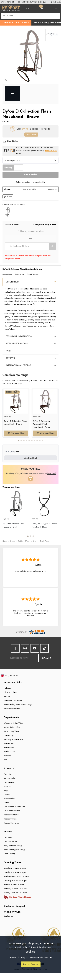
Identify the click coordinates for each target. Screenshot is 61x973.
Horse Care (8, 744)
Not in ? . (25, 252)
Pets (5, 760)
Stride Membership (12, 709)
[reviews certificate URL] (30, 632)
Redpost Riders (10, 778)
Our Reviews (9, 782)
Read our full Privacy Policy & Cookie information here (30, 957)
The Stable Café (10, 842)
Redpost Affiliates (11, 815)
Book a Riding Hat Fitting (14, 850)
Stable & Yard (9, 752)
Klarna (6, 803)
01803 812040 (12, 912)
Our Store (8, 838)
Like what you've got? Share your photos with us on (30, 473)
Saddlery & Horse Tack (13, 740)
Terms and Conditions (13, 701)
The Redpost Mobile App (14, 807)
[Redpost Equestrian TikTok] (44, 648)
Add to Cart (30, 458)
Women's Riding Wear (13, 723)
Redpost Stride (51, 151)
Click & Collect (10, 692)
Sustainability (9, 799)
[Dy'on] (51, 35)
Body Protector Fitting (13, 846)
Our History (8, 774)
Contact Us (8, 916)
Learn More (31, 134)
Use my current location (31, 231)
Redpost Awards (10, 819)
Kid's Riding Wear (11, 731)
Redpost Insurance (11, 823)
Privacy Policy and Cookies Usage (18, 705)
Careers (7, 795)
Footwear (7, 756)
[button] (8, 196)
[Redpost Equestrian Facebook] (15, 648)
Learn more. (52, 189)
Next (55, 416)
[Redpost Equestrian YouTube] (34, 648)
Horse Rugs (8, 735)
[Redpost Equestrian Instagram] (25, 648)
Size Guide (12, 141)
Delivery (7, 688)
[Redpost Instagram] (30, 478)
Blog (6, 791)
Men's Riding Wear (12, 727)
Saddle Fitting (9, 854)
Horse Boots (9, 748)
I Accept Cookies (30, 964)
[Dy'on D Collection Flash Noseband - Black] (8, 212)
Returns (7, 697)
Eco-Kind (7, 787)
